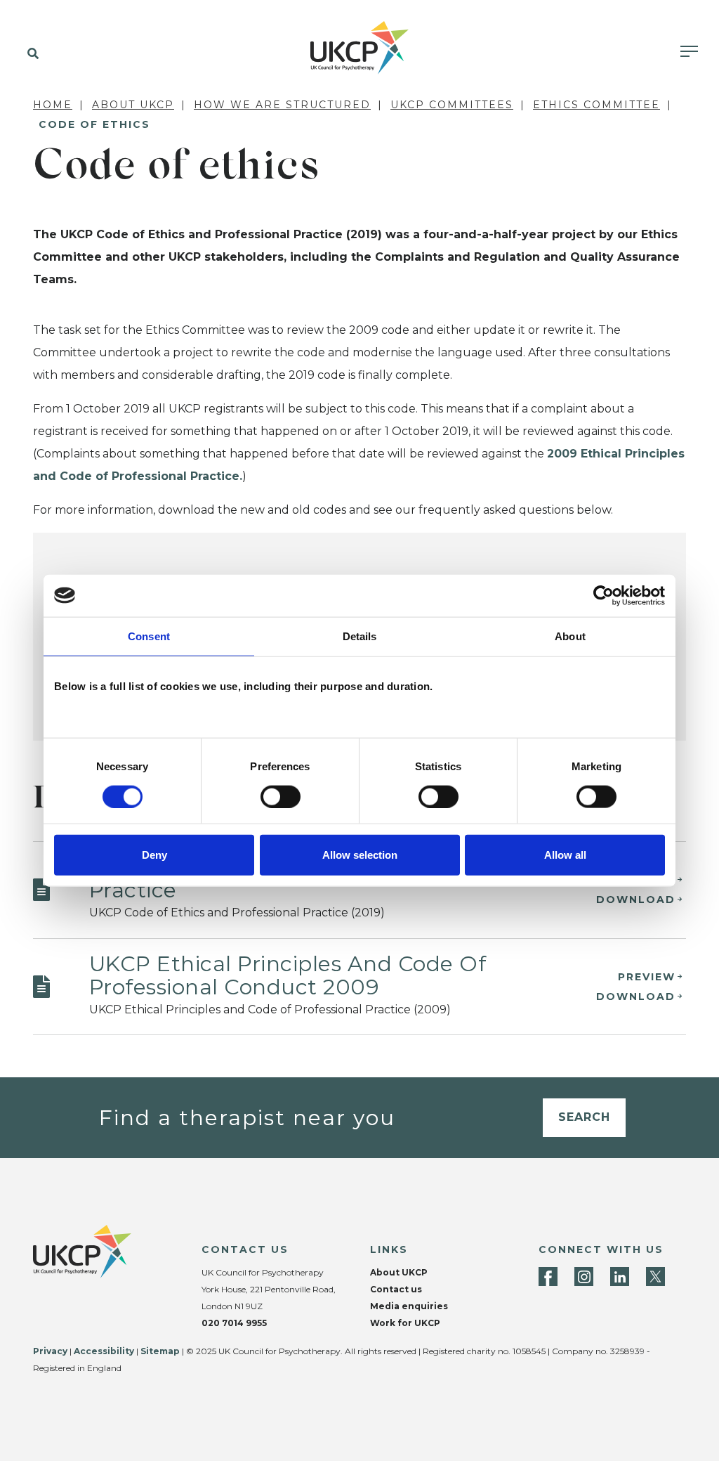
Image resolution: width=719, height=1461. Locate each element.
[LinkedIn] (620, 1276)
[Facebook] (548, 1276)
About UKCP (133, 104)
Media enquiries (409, 1306)
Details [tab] (360, 636)
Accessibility (104, 1351)
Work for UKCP (405, 1323)
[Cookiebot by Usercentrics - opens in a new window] (603, 595)
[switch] (280, 796)
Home (52, 104)
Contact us (396, 1289)
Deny (154, 855)
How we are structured (282, 104)
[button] (30, 54)
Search (584, 1117)
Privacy (50, 1351)
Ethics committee (596, 104)
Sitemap (160, 1351)
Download (635, 899)
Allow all (565, 855)
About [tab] (570, 636)
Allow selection (359, 855)
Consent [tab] (149, 636)
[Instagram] (584, 1276)
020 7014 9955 (234, 1323)
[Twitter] (655, 1276)
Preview (646, 976)
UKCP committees (451, 104)
